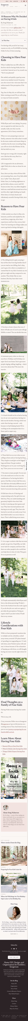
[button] (26, 465)
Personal (8, 11)
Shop (11, 1)
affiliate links (17, 28)
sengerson (5, 724)
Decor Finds (14, 988)
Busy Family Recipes (14, 993)
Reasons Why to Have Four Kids (12, 746)
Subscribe (15, 1)
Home (2, 11)
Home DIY (14, 983)
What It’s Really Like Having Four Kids (14, 749)
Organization (14, 986)
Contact (14, 1003)
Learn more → (14, 934)
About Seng (14, 1001)
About (7, 1)
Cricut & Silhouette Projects (14, 991)
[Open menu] (25, 5)
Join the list (14, 957)
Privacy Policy (14, 1006)
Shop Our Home (14, 1008)
